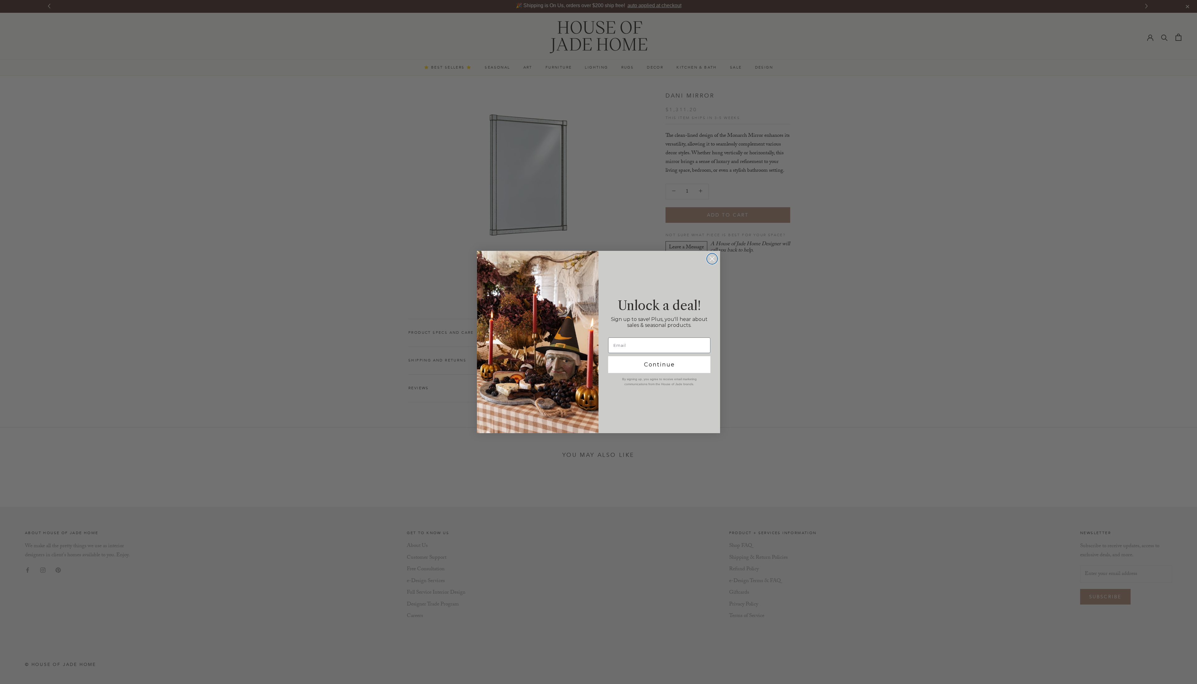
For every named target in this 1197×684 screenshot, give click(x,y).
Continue (659, 364)
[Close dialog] (712, 258)
